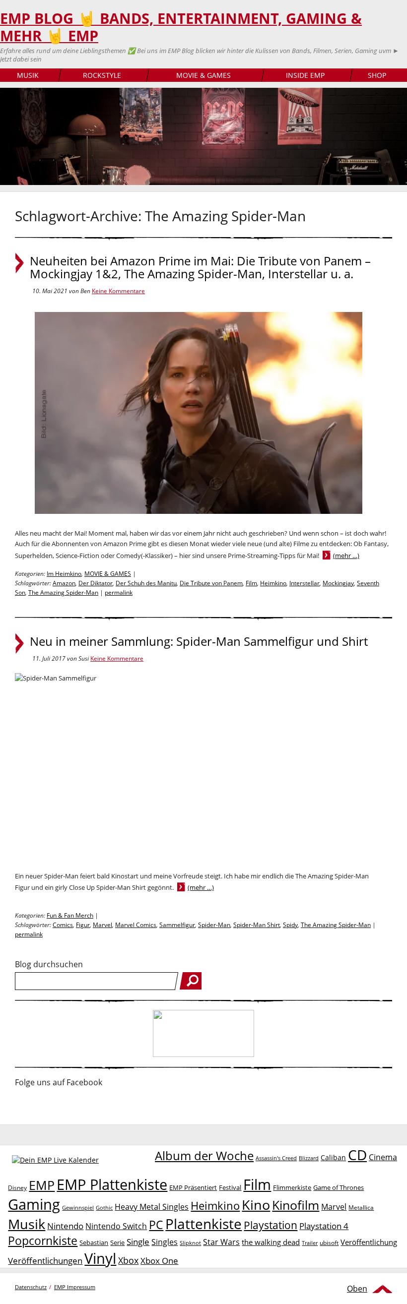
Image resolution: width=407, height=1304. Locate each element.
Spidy (290, 925)
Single (138, 1241)
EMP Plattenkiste (112, 1184)
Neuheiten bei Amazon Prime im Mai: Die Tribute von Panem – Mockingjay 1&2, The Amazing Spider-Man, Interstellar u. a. (200, 267)
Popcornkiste (42, 1240)
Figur (83, 925)
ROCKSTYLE (102, 75)
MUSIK (28, 75)
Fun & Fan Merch (70, 915)
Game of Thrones (338, 1187)
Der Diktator (95, 583)
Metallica (361, 1207)
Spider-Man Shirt (256, 925)
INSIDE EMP (305, 75)
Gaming (34, 1204)
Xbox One (159, 1260)
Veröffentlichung (368, 1242)
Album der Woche (204, 1156)
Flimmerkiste (292, 1187)
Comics (63, 925)
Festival (230, 1187)
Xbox (128, 1260)
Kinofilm (295, 1204)
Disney (17, 1187)
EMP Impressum (74, 1287)
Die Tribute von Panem (211, 583)
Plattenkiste (203, 1223)
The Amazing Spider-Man (63, 592)
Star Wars (221, 1242)
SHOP (377, 75)
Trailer (310, 1242)
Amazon (64, 583)
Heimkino (273, 583)
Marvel (102, 925)
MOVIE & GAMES (203, 75)
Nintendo (65, 1226)
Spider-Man (214, 925)
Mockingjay (338, 583)
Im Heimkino (64, 573)
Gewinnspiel (78, 1207)
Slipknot (190, 1242)
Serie (117, 1242)
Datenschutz (31, 1287)
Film (251, 583)
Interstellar (304, 583)
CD (357, 1154)
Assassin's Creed (276, 1158)
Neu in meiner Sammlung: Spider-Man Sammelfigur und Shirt (199, 641)
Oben (357, 1288)
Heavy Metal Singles (152, 1206)
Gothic (104, 1207)
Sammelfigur (177, 925)
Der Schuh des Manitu (146, 583)
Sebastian (93, 1242)
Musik (26, 1224)
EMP (42, 1185)
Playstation (270, 1225)
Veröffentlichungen (45, 1260)
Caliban (333, 1157)
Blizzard (309, 1158)
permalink (119, 592)
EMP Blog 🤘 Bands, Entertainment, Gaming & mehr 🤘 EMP (181, 27)
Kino (256, 1204)
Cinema (383, 1157)
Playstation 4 (323, 1226)
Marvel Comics (135, 925)
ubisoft (329, 1243)
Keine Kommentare (118, 291)
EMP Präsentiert (193, 1187)
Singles (164, 1241)
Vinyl (100, 1258)
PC (156, 1225)
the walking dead (271, 1242)
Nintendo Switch (116, 1226)
